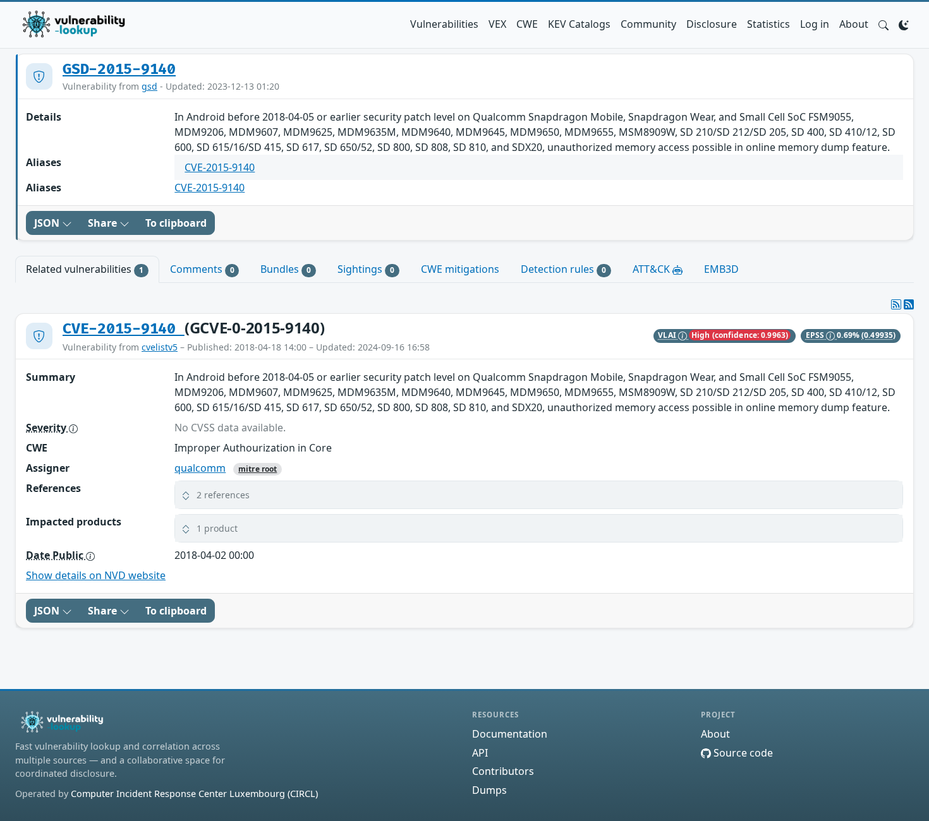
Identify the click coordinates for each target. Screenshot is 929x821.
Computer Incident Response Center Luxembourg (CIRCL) (194, 794)
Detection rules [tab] (563, 269)
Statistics (768, 24)
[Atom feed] (896, 304)
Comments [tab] (202, 269)
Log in (814, 24)
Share (103, 223)
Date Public (56, 555)
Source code (742, 753)
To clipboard (176, 223)
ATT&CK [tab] (652, 269)
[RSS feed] (909, 304)
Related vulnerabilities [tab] (84, 269)
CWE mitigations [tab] (460, 269)
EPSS (816, 335)
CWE (527, 24)
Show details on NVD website (96, 575)
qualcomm (200, 468)
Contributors (503, 771)
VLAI (668, 335)
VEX (497, 24)
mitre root (257, 469)
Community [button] (648, 24)
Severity (47, 427)
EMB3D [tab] (721, 269)
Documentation (509, 734)
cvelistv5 (160, 347)
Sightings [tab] (365, 269)
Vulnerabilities (444, 24)
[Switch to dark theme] (904, 24)
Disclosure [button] (711, 24)
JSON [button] (48, 223)
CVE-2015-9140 (220, 167)
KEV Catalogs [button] (579, 24)
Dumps (489, 790)
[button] (883, 24)
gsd (149, 86)
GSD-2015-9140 (119, 69)
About (853, 24)
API (480, 753)
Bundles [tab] (285, 269)
